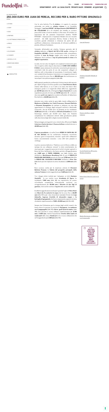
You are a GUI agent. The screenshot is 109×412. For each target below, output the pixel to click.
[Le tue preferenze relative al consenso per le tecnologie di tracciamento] (105, 408)
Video (10, 67)
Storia (10, 23)
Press (10, 43)
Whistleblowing (13, 63)
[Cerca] (105, 7)
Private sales (77, 7)
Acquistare (98, 7)
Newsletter (13, 74)
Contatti (11, 55)
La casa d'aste (63, 7)
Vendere (88, 7)
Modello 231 (12, 59)
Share (76, 4)
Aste (54, 7)
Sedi (9, 31)
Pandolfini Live (101, 4)
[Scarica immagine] (89, 31)
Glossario (11, 51)
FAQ (9, 47)
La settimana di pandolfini (16, 39)
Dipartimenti (45, 7)
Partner (10, 35)
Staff (9, 27)
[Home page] (15, 5)
